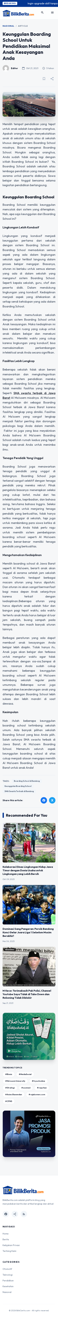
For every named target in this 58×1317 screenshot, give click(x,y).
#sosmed (25, 1088)
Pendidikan (8, 1280)
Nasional (9, 26)
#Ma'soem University (15, 1081)
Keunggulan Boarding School (18, 786)
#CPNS (8, 1101)
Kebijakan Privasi (11, 1245)
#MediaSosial (25, 1074)
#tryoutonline (38, 1081)
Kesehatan (8, 1286)
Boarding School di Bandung (27, 781)
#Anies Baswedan (13, 1094)
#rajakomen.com (37, 1094)
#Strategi (10, 1088)
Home (6, 1233)
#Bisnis (8, 1074)
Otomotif (7, 1269)
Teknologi (8, 1274)
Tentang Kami (9, 1251)
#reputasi (42, 1088)
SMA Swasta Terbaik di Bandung (19, 791)
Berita (6, 1239)
